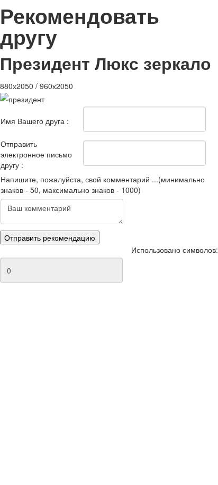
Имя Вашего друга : (35, 121)
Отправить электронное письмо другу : (36, 154)
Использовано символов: (174, 249)
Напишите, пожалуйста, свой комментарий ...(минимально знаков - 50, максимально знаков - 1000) (103, 184)
